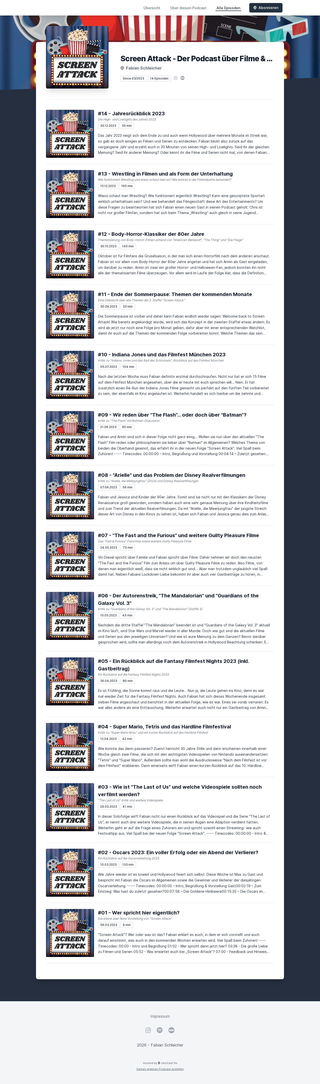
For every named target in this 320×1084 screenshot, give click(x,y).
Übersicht (152, 8)
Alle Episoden (228, 8)
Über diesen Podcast (188, 8)
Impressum (160, 1016)
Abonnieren (268, 8)
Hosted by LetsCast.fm (160, 1063)
